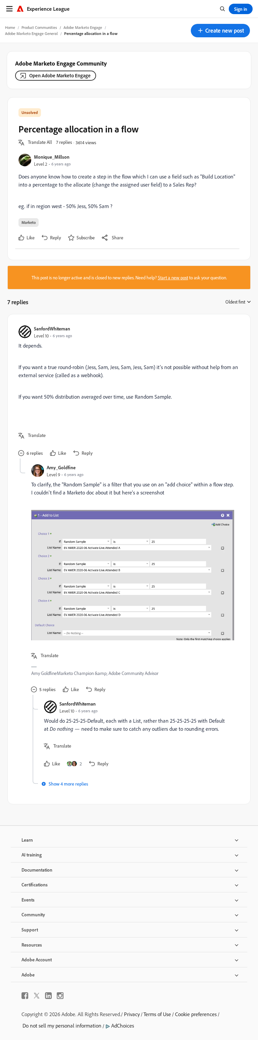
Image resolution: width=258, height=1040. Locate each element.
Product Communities (39, 27)
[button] (220, 30)
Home (10, 27)
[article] (127, 391)
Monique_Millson (52, 157)
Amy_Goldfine (61, 467)
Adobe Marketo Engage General (31, 33)
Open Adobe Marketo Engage (60, 75)
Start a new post (173, 277)
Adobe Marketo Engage (82, 27)
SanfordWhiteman (52, 328)
